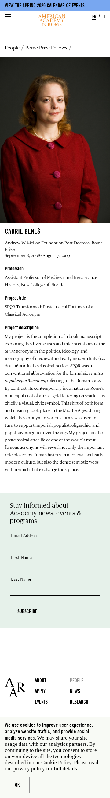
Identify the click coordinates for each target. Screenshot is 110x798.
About (40, 680)
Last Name (21, 579)
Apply (40, 691)
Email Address (24, 535)
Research (79, 702)
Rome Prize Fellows (46, 48)
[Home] (51, 20)
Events (41, 702)
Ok (17, 785)
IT (103, 16)
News (75, 691)
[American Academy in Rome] (20, 687)
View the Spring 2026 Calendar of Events (45, 5)
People (12, 48)
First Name (21, 557)
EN (94, 16)
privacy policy (29, 769)
